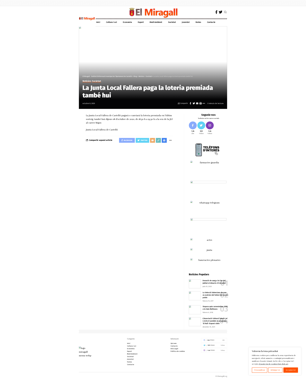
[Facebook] (216, 12)
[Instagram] (210, 128)
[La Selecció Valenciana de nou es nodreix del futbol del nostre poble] (195, 295)
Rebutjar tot (275, 370)
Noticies (86, 81)
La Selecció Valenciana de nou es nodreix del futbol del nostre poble (215, 295)
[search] (225, 12)
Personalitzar (259, 370)
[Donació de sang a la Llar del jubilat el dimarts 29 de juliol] (195, 283)
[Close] (298, 349)
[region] (275, 361)
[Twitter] (220, 12)
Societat (96, 81)
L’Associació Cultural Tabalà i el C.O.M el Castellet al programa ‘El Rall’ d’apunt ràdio (215, 321)
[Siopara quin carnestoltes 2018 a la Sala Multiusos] (195, 309)
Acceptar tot (291, 370)
